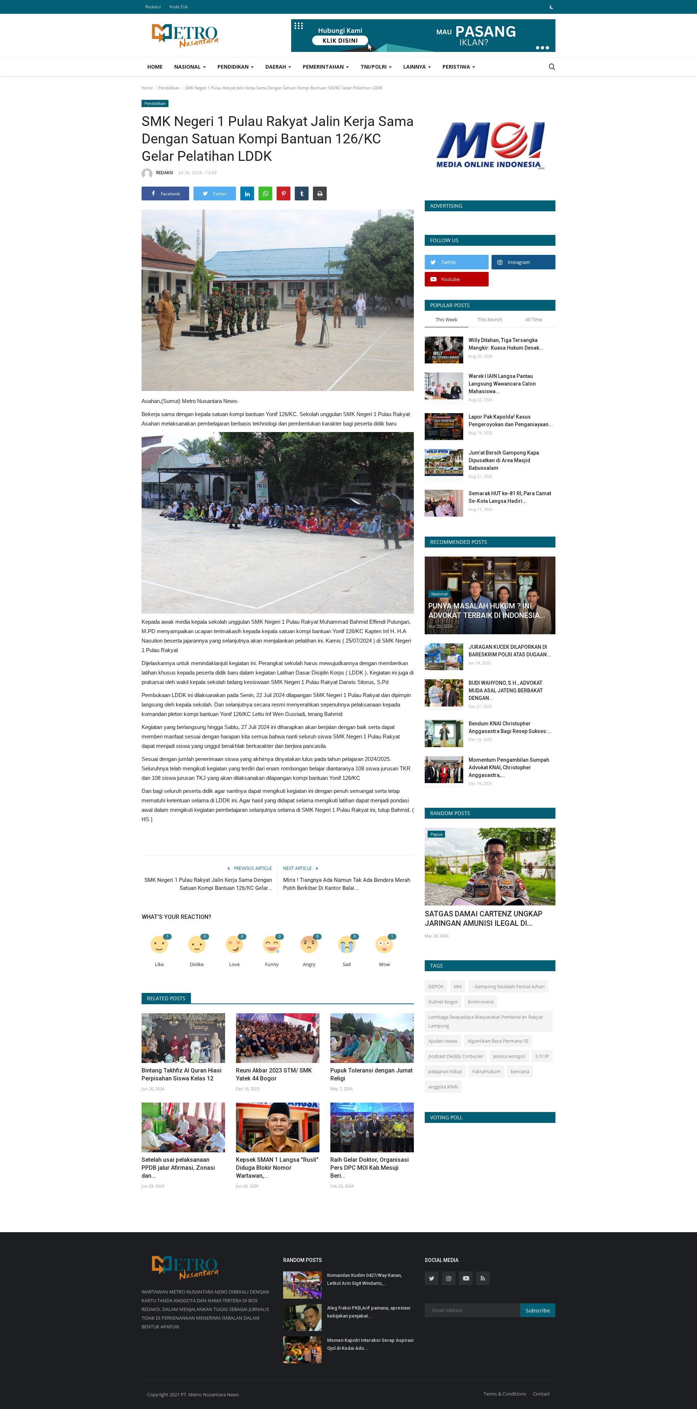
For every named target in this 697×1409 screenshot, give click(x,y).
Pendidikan (169, 87)
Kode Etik (179, 7)
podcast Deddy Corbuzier (455, 1056)
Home (155, 66)
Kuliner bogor (443, 1001)
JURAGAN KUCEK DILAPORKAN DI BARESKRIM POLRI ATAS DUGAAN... (510, 650)
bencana (520, 1071)
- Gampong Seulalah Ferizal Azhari (508, 986)
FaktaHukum (486, 1071)
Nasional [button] (188, 66)
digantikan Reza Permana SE (498, 1041)
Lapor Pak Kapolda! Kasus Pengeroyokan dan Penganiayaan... (511, 420)
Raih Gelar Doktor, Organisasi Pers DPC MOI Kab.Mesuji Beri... (369, 1167)
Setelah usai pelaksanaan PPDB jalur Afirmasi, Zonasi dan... (178, 1167)
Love (234, 964)
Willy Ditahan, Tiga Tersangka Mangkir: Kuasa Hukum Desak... (506, 344)
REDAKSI (164, 173)
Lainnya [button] (415, 66)
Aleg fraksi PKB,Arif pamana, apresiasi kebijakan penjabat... (368, 1312)
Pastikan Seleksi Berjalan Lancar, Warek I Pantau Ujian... (489, 918)
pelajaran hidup (445, 1071)
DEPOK (436, 986)
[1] (551, 6)
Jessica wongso (509, 1056)
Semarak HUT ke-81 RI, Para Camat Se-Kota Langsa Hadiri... (510, 497)
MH (458, 986)
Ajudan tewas (442, 1041)
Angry (309, 964)
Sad (347, 964)
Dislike (197, 964)
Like (159, 964)
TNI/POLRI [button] (374, 66)
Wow (384, 964)
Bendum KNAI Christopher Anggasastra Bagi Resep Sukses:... (510, 727)
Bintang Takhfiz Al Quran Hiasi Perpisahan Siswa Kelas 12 (181, 1074)
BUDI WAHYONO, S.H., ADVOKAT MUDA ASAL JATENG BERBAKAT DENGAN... (506, 690)
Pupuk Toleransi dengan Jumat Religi (371, 1074)
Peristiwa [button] (457, 66)
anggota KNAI (443, 1086)
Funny (272, 964)
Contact (541, 1393)
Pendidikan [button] (233, 66)
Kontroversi (480, 1001)
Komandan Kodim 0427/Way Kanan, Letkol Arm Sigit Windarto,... (364, 1279)
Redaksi (153, 7)
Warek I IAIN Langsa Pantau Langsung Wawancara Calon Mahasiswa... (502, 383)
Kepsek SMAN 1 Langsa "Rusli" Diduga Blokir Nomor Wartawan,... (277, 1167)
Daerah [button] (276, 66)
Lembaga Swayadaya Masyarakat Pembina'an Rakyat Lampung (485, 1021)
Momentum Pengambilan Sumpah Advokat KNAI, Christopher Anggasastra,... (509, 767)
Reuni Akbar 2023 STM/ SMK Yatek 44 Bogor (274, 1074)
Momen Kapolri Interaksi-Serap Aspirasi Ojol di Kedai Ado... (370, 1344)
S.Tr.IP (542, 1056)
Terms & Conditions (505, 1393)
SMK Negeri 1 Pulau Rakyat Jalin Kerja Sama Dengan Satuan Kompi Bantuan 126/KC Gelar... (208, 884)
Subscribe (538, 1310)
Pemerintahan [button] (324, 66)
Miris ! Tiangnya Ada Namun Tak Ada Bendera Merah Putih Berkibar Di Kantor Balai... (346, 884)
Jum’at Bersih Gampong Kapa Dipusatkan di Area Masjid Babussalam (504, 460)
